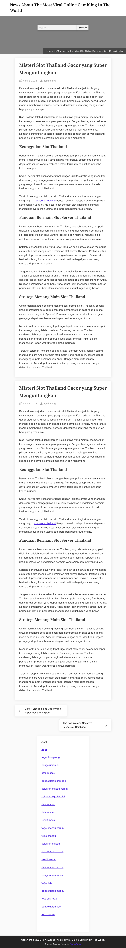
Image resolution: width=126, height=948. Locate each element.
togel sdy (46, 882)
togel (44, 749)
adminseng (49, 80)
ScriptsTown (75, 944)
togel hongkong (50, 757)
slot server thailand (45, 200)
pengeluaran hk (50, 765)
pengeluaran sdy (51, 906)
